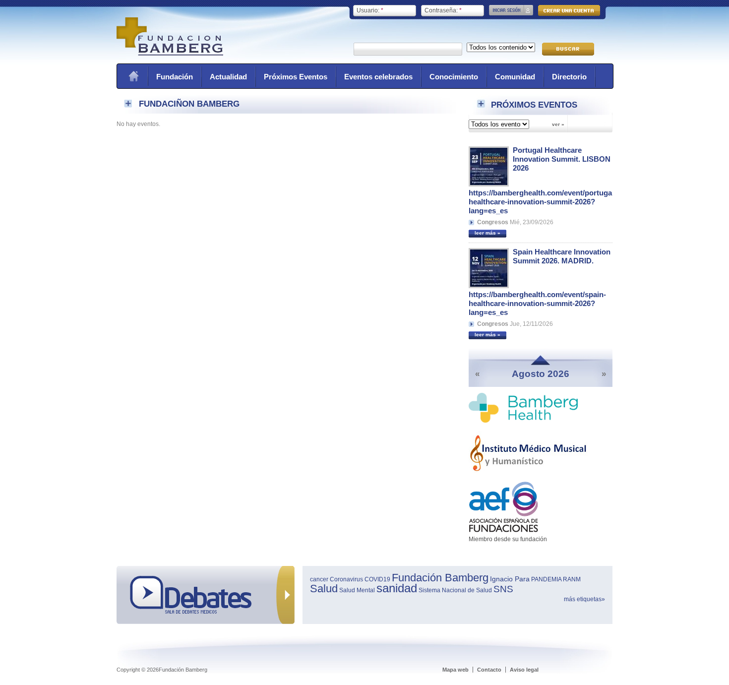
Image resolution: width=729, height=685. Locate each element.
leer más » (487, 233)
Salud (324, 588)
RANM (572, 579)
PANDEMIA (546, 579)
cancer (319, 579)
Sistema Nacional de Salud (455, 590)
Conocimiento (453, 76)
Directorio (569, 76)
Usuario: (370, 10)
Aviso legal (524, 670)
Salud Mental (357, 590)
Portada (133, 76)
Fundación (174, 76)
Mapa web (455, 670)
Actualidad (228, 76)
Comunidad (515, 76)
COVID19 (377, 579)
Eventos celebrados (378, 76)
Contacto (489, 670)
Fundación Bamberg (440, 577)
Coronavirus (346, 579)
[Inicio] (170, 53)
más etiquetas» (584, 599)
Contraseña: (443, 10)
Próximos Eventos (295, 76)
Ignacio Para (510, 579)
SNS (503, 589)
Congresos (492, 222)
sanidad (396, 588)
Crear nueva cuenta (569, 10)
